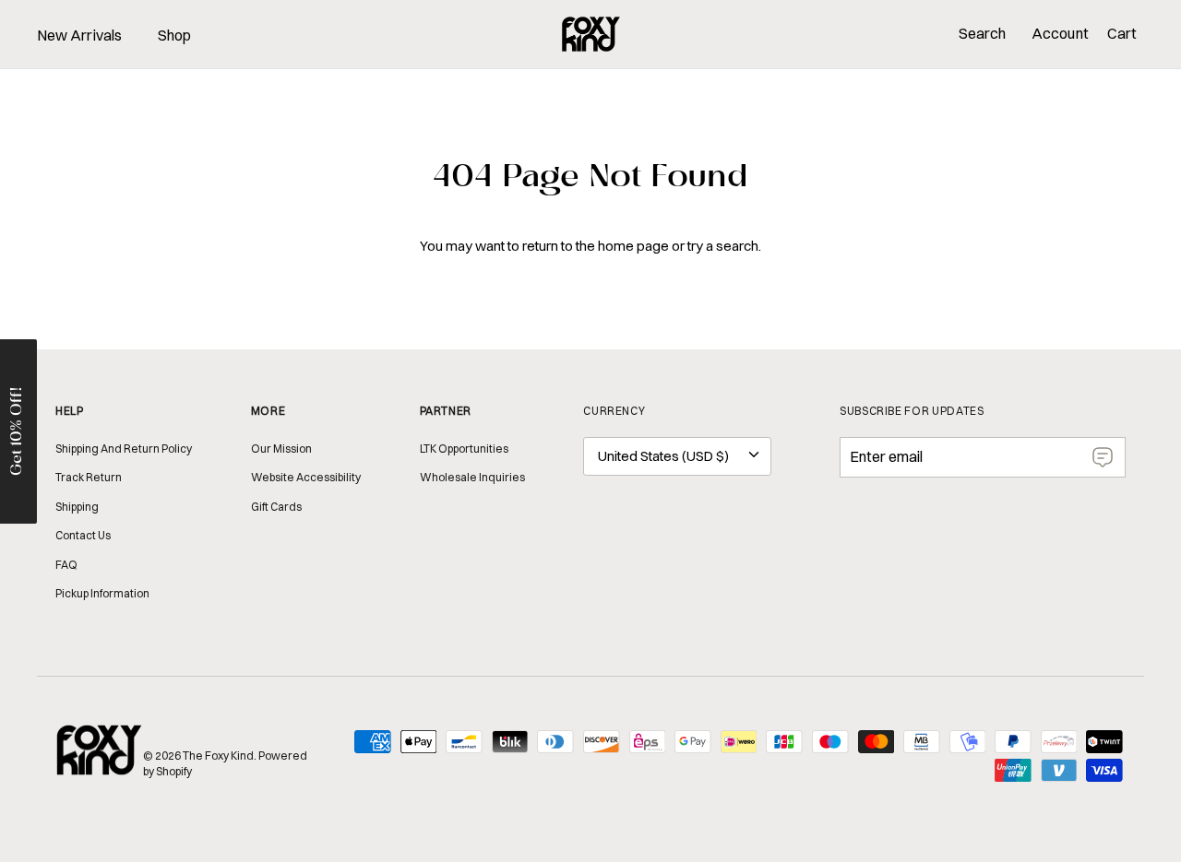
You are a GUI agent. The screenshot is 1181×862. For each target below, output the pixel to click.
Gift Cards (276, 507)
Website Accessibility (306, 477)
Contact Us (83, 535)
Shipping (77, 507)
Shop (174, 35)
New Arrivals (79, 35)
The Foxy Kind (218, 755)
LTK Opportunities (464, 448)
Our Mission (281, 448)
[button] (18, 431)
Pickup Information (102, 593)
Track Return (88, 477)
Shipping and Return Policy (123, 448)
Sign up (1103, 457)
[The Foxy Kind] (591, 34)
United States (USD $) (663, 456)
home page (633, 245)
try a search (722, 245)
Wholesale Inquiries (472, 477)
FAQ (66, 565)
